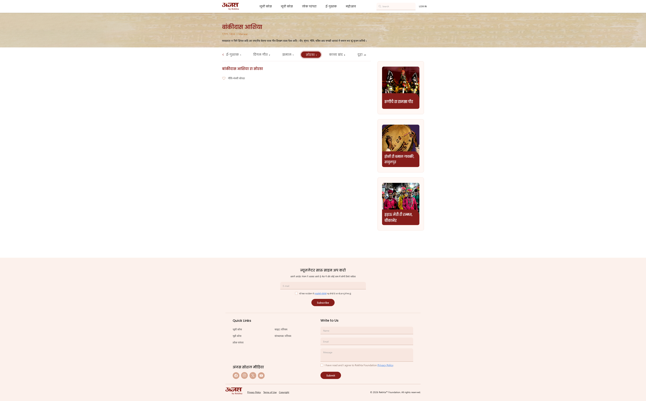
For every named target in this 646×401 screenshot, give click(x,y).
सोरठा (311, 55)
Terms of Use (270, 392)
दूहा (361, 54)
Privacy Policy (385, 365)
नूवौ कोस (287, 6)
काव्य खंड (337, 54)
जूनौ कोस (265, 6)
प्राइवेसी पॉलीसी (321, 293)
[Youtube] (261, 375)
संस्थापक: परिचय (283, 336)
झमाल (287, 54)
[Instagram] (244, 375)
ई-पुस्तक (331, 6)
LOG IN (423, 6)
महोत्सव (351, 6)
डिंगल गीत (261, 54)
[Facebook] (236, 375)
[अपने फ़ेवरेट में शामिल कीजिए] (223, 78)
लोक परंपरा (309, 6)
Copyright (284, 392)
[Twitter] (252, 375)
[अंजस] (230, 6)
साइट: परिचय (281, 329)
